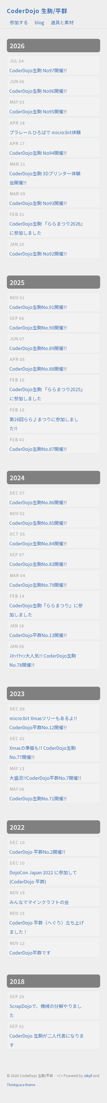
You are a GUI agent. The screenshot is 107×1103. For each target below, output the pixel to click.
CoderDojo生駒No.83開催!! (38, 563)
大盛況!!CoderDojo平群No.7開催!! (45, 777)
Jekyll (88, 1075)
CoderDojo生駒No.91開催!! (38, 307)
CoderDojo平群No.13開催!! (38, 635)
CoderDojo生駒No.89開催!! (38, 348)
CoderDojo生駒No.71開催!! (38, 798)
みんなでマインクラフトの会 (39, 902)
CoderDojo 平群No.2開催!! (37, 851)
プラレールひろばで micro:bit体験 (45, 132)
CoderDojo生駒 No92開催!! (38, 253)
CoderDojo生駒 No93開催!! (38, 203)
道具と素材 (62, 22)
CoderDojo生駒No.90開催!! (38, 327)
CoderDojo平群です (30, 952)
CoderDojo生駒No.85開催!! (38, 522)
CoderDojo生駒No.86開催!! (38, 502)
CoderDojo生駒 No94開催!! (38, 152)
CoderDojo (37, 11)
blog (39, 22)
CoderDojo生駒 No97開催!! (38, 70)
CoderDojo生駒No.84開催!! (38, 543)
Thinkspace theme (21, 1084)
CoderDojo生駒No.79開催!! (38, 584)
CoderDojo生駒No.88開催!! (38, 368)
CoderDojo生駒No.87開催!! (38, 448)
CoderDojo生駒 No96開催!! (38, 90)
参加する (19, 22)
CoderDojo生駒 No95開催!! (38, 111)
